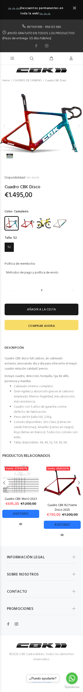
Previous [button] (4, 125)
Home (5, 80)
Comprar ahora (41, 326)
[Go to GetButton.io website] (72, 687)
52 (9, 247)
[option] (41, 125)
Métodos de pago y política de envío (32, 272)
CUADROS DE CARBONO (27, 80)
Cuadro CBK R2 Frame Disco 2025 (62, 508)
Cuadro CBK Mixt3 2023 (21, 499)
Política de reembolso (20, 263)
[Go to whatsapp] (72, 678)
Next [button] (78, 125)
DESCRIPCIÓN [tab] (14, 348)
